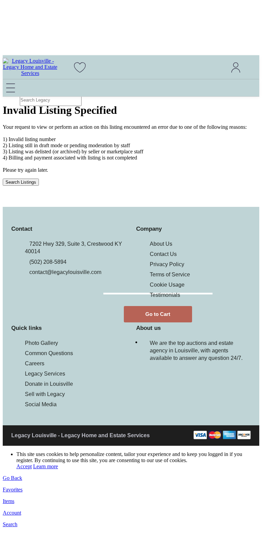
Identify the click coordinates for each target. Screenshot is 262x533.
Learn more (45, 466)
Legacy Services (45, 374)
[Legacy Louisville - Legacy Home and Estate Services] (30, 73)
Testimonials (165, 295)
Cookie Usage (167, 285)
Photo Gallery (41, 343)
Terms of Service (170, 274)
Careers (34, 363)
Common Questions (49, 353)
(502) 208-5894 (48, 262)
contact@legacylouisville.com (65, 272)
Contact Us (163, 254)
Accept (24, 466)
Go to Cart (157, 314)
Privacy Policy (167, 264)
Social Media (41, 404)
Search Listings (20, 182)
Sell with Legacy (45, 394)
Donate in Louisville (49, 384)
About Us (161, 244)
